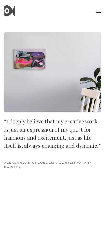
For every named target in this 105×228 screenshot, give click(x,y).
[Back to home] (9, 11)
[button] (98, 11)
